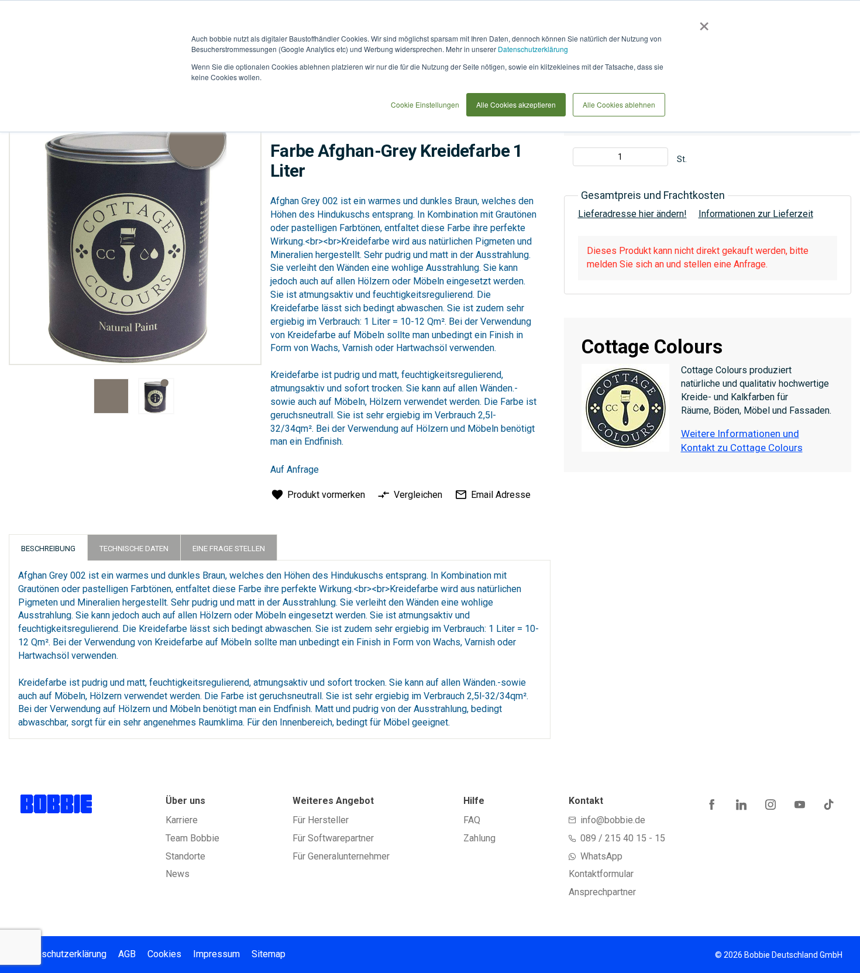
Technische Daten (133, 548)
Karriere (182, 820)
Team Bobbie (192, 838)
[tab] (48, 547)
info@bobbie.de (612, 820)
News (178, 873)
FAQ (471, 820)
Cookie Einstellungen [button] (425, 104)
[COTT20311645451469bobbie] (111, 396)
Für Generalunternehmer (341, 856)
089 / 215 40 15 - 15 (622, 838)
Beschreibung (48, 548)
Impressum (216, 954)
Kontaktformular (601, 873)
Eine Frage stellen (228, 548)
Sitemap (268, 954)
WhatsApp (601, 856)
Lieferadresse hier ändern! (632, 213)
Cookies (164, 954)
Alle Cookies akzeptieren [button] (516, 104)
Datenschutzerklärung (533, 49)
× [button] (701, 22)
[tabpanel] (110, 398)
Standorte (185, 856)
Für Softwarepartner (333, 838)
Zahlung (479, 838)
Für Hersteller (321, 820)
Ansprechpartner (602, 892)
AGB (127, 954)
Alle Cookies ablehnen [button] (619, 104)
